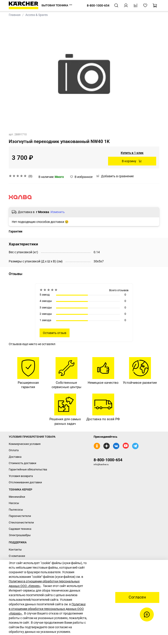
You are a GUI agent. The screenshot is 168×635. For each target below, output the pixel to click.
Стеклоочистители (21, 522)
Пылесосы (16, 509)
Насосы (14, 503)
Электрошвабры (20, 535)
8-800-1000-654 (108, 460)
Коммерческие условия (24, 444)
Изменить (58, 212)
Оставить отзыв (54, 333)
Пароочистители (20, 516)
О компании (17, 556)
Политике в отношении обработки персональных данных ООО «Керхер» (47, 608)
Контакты (15, 549)
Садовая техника (20, 528)
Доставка (15, 456)
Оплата (14, 450)
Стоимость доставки (22, 463)
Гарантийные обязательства (28, 469)
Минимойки (17, 496)
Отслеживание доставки (25, 482)
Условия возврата (21, 476)
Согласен (137, 597)
